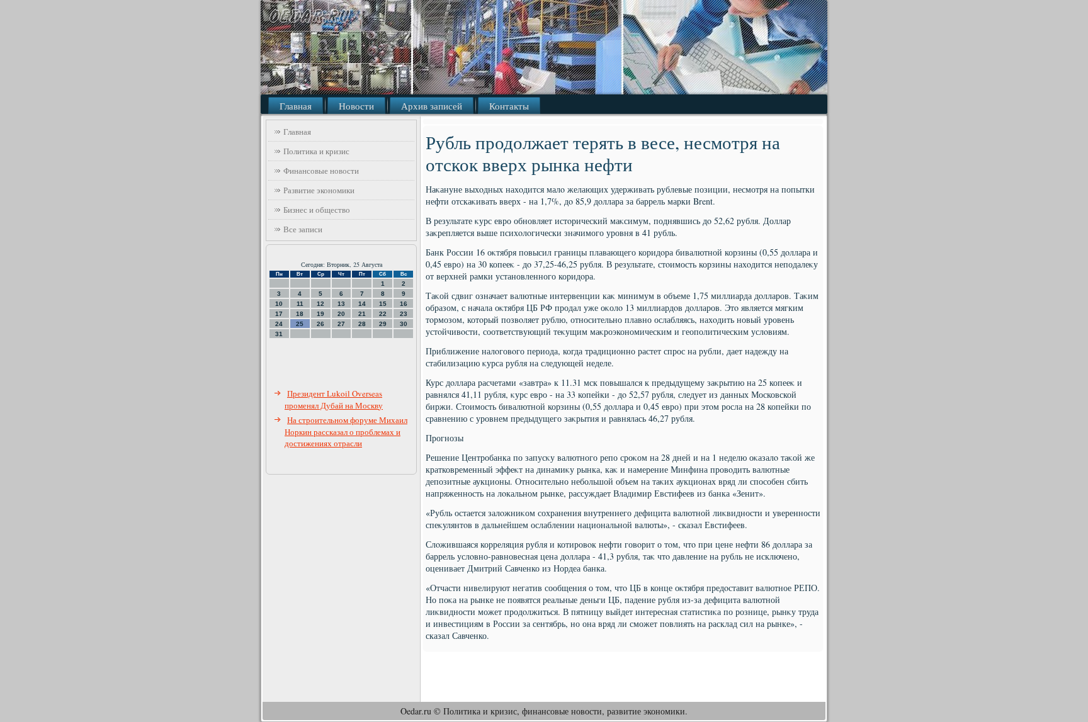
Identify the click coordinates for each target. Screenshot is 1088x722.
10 (279, 303)
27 (341, 323)
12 (320, 303)
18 (299, 313)
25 (299, 323)
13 (341, 303)
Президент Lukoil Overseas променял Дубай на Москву (334, 399)
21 (362, 313)
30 (403, 323)
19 (320, 313)
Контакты (509, 105)
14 (362, 303)
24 (279, 323)
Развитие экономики (318, 190)
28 (362, 323)
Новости (356, 105)
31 (279, 333)
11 (300, 303)
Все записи (302, 229)
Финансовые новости (321, 170)
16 (403, 303)
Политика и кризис (316, 151)
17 (279, 313)
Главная (296, 105)
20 (341, 313)
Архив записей (431, 105)
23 (403, 313)
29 (383, 323)
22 (383, 313)
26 (320, 323)
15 (383, 303)
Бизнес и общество (316, 209)
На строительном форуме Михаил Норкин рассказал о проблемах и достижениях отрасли (346, 431)
